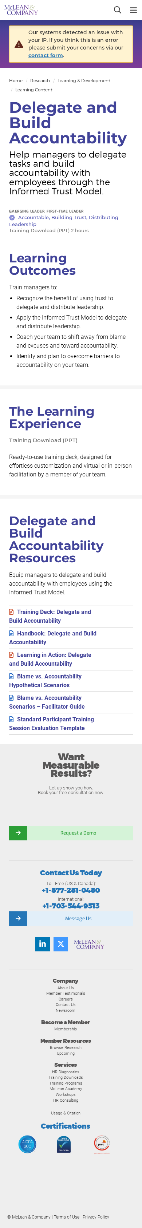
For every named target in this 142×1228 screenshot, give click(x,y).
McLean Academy (66, 1088)
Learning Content (33, 89)
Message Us (78, 918)
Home (16, 80)
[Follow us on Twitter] (61, 944)
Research (40, 80)
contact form (45, 55)
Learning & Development (84, 80)
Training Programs (65, 1083)
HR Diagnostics (65, 1071)
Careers (66, 999)
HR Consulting (65, 1100)
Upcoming (66, 1053)
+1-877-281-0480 (71, 890)
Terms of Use (66, 1217)
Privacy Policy (96, 1217)
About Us (66, 987)
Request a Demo (78, 833)
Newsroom (65, 1010)
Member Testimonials (65, 993)
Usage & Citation (65, 1113)
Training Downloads (65, 1077)
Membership (65, 1028)
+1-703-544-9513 (71, 906)
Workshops (66, 1094)
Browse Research (66, 1047)
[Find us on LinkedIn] (42, 944)
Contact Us (66, 1004)
